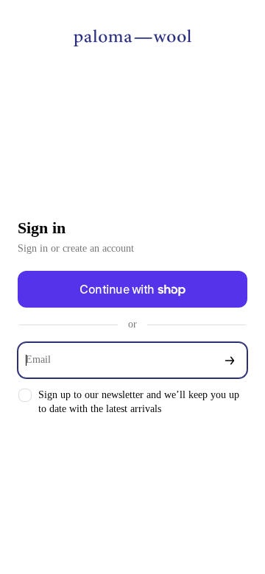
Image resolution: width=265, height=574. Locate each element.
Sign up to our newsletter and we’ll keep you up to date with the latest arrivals (138, 401)
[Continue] (229, 360)
